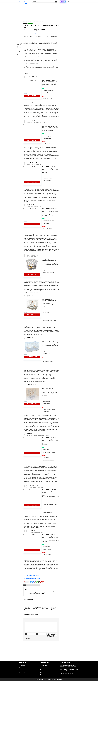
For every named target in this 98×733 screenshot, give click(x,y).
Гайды (51, 3)
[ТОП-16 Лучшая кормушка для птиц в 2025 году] (37, 602)
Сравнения (57, 3)
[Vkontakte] (33, 582)
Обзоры (41, 3)
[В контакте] (69, 1)
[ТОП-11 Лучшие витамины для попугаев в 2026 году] (27, 602)
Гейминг (68, 3)
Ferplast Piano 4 (35, 117)
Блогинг (73, 3)
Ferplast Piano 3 (19, 40)
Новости (46, 3)
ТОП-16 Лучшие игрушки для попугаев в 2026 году (54, 608)
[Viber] (35, 582)
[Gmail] (43, 582)
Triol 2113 (18, 54)
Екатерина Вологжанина (39, 29)
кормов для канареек (34, 66)
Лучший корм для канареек (30, 576)
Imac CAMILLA (19, 44)
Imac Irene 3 (19, 47)
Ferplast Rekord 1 (19, 53)
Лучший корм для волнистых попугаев (32, 578)
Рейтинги (36, 3)
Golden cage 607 (19, 50)
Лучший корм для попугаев (29, 574)
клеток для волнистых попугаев (52, 40)
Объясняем (63, 3)
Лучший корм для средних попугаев (31, 575)
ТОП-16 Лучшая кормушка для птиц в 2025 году (37, 607)
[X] (39, 582)
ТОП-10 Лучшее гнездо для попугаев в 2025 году (45, 608)
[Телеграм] (71, 1)
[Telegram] (31, 582)
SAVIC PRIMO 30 (19, 43)
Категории (30, 3)
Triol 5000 (18, 51)
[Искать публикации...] (56, 1)
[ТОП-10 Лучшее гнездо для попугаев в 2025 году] (46, 602)
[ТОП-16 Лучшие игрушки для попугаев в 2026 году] (55, 602)
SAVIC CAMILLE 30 (19, 46)
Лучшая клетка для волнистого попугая (32, 572)
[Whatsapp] (37, 582)
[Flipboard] (41, 582)
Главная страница (26, 21)
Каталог (25, 3)
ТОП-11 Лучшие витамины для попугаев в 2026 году (26, 608)
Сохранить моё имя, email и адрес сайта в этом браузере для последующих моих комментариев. (52, 635)
